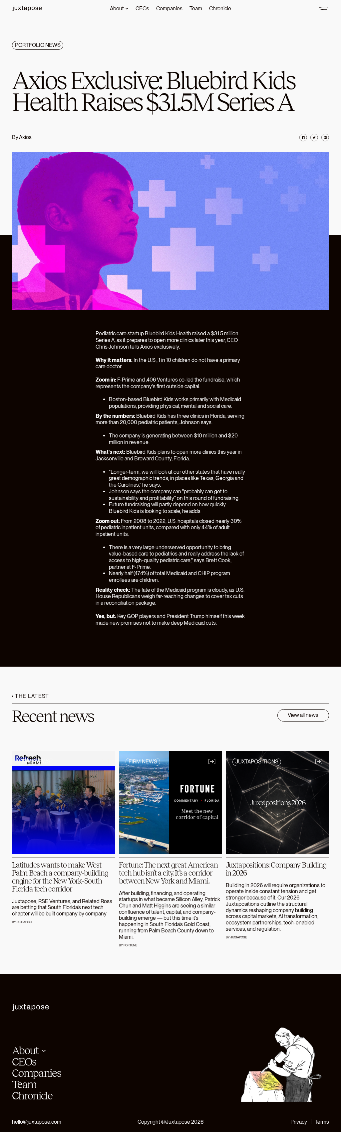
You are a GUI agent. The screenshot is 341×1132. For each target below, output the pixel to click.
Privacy (298, 1122)
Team (24, 1084)
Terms (322, 1122)
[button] (29, 1050)
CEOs (24, 1062)
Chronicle (32, 1096)
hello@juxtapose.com (36, 1122)
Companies (36, 1073)
